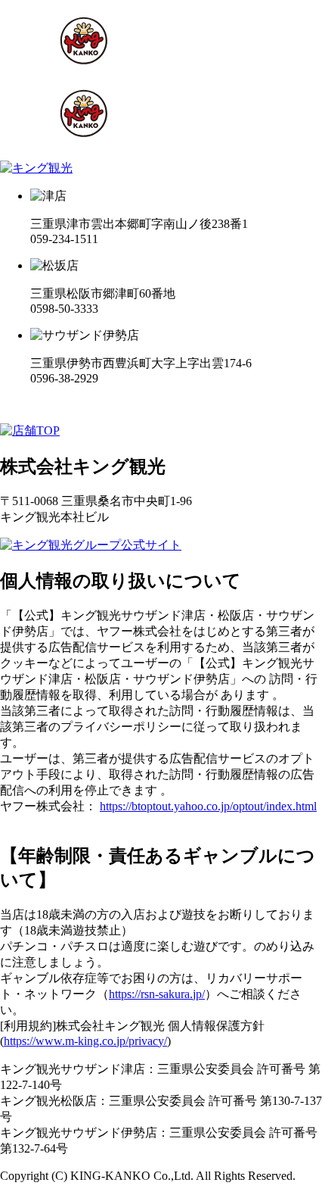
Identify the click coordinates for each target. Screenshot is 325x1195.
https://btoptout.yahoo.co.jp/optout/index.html (208, 806)
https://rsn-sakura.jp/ (157, 994)
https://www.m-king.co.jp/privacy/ (85, 1040)
